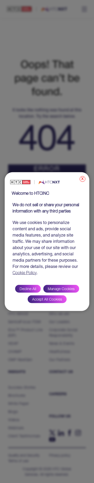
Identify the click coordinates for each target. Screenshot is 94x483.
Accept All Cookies (47, 299)
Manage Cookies (61, 289)
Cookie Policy (25, 273)
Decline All (28, 289)
